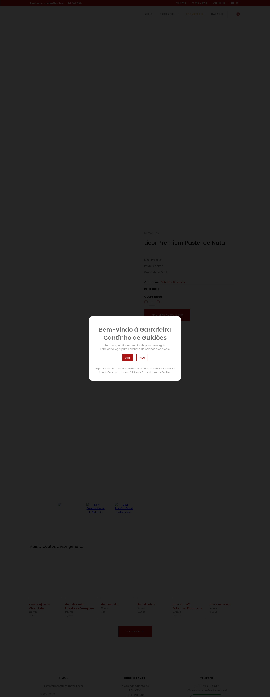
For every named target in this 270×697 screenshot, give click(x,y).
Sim (127, 357)
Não (142, 357)
